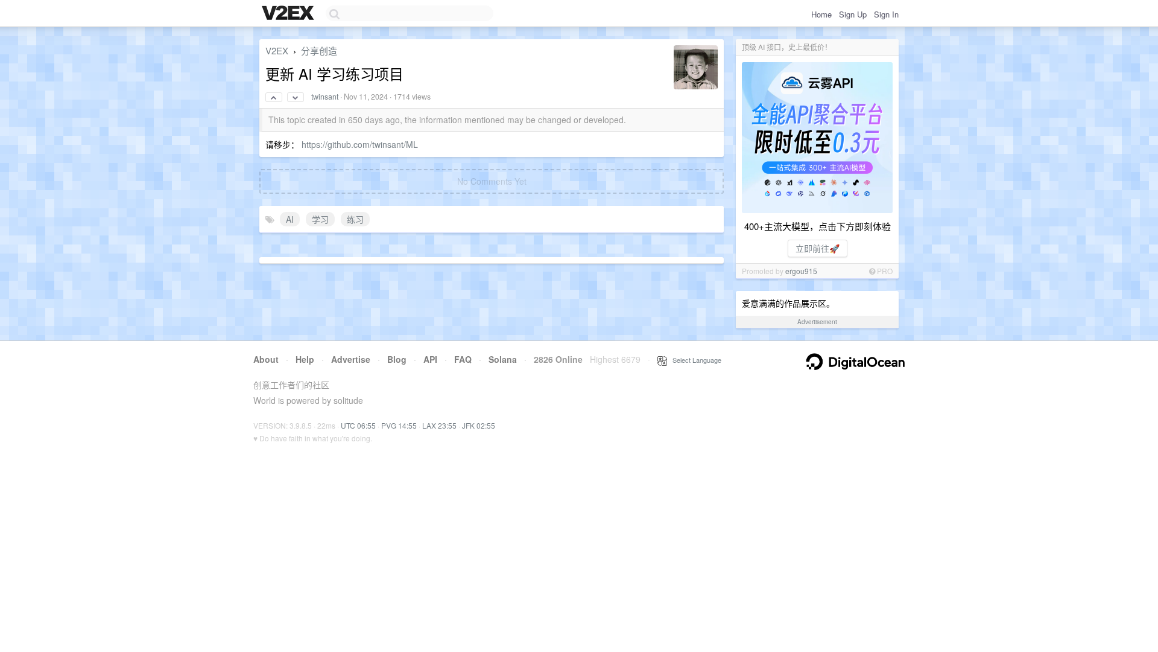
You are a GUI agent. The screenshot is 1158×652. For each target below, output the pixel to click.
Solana (503, 359)
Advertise (350, 359)
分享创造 (319, 50)
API (430, 359)
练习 (355, 219)
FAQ (463, 359)
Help (305, 359)
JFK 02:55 (478, 425)
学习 (320, 219)
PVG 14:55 (399, 425)
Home (821, 14)
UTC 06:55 (358, 425)
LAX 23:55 (439, 425)
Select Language (694, 360)
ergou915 (801, 271)
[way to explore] (289, 14)
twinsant (324, 96)
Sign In (886, 14)
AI (290, 219)
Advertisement (817, 322)
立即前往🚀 (818, 248)
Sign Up (853, 14)
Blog (397, 359)
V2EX (276, 50)
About (266, 359)
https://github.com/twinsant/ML (360, 144)
